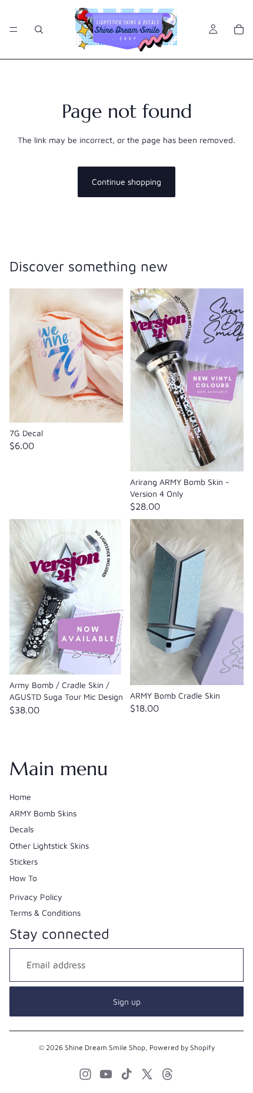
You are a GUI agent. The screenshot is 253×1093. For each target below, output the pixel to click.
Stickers (23, 861)
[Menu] (13, 29)
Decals (21, 829)
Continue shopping (126, 182)
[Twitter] (147, 1074)
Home (20, 797)
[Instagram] (85, 1074)
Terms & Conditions (45, 913)
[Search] (39, 29)
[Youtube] (106, 1074)
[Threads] (168, 1074)
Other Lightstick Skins (49, 845)
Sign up (127, 1001)
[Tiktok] (126, 1074)
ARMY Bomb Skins (42, 813)
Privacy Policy (35, 897)
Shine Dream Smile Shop (105, 1047)
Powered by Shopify (182, 1047)
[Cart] (239, 29)
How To (23, 878)
